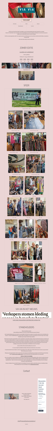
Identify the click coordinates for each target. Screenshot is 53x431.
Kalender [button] (14, 23)
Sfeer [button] (26, 23)
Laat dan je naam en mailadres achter (17, 354)
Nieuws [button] (38, 23)
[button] (26, 75)
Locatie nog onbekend (26, 52)
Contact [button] (26, 424)
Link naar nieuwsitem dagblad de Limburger (26, 320)
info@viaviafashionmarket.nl (34, 364)
